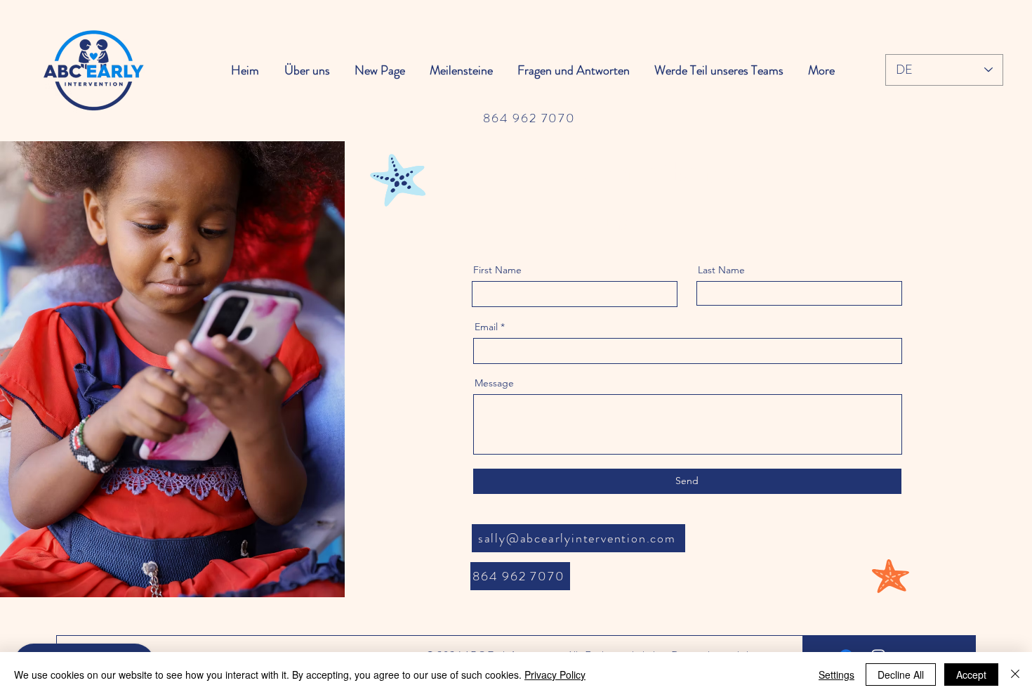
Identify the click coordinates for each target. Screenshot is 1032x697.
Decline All (901, 674)
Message (494, 383)
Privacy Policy (555, 674)
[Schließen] (1015, 674)
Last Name (721, 270)
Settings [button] (836, 674)
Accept (971, 674)
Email (486, 327)
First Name (497, 270)
